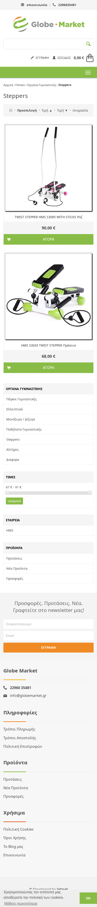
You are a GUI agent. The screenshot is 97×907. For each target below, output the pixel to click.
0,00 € (79, 57)
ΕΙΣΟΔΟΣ (63, 58)
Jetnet (62, 889)
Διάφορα (12, 459)
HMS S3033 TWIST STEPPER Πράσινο (48, 345)
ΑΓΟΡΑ (48, 239)
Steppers (13, 439)
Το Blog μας (13, 846)
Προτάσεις (14, 558)
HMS (9, 530)
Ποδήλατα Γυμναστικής (24, 429)
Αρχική (8, 85)
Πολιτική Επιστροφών (22, 746)
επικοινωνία (37, 5)
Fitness (20, 85)
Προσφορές (14, 578)
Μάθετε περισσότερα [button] (20, 903)
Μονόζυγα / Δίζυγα (20, 419)
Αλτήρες (12, 449)
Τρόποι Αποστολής (19, 737)
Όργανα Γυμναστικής (41, 85)
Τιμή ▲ (47, 110)
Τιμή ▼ (62, 110)
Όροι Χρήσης (14, 837)
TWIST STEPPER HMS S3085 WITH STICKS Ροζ (48, 217)
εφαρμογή (14, 501)
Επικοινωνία (14, 855)
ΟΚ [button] (88, 898)
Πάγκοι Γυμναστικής (21, 399)
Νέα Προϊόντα (17, 568)
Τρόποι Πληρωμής (19, 729)
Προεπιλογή (27, 110)
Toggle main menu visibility (88, 72)
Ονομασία (80, 110)
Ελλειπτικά (14, 409)
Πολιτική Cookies (18, 829)
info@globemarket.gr (28, 695)
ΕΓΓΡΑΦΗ (41, 58)
